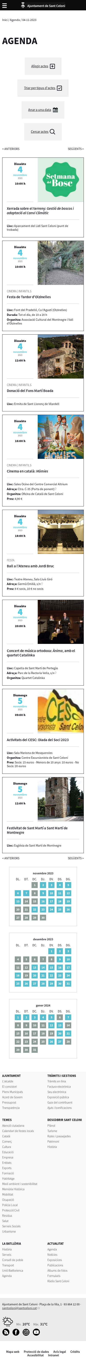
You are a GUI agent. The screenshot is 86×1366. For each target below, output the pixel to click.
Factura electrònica (59, 1087)
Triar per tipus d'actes (39, 88)
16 (43, 901)
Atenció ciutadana (13, 1126)
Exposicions (54, 1260)
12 (68, 893)
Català (6, 1136)
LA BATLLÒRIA (11, 1244)
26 (68, 909)
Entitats (6, 1163)
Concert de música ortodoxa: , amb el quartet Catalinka (41, 653)
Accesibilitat (35, 1355)
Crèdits (75, 1352)
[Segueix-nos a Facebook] (17, 1335)
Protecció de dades (36, 1352)
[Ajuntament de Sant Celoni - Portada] (43, 4)
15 (51, 967)
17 (51, 901)
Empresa (7, 1157)
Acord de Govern (12, 1097)
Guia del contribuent (59, 1102)
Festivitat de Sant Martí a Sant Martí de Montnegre (37, 830)
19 (68, 901)
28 (43, 984)
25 (59, 909)
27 (34, 984)
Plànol (51, 1126)
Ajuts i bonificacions (59, 1108)
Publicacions (55, 1265)
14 (43, 967)
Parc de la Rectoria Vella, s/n (36, 673)
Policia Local (10, 1205)
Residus (7, 1216)
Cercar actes (40, 131)
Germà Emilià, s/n (29, 584)
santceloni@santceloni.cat (19, 1308)
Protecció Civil (10, 1210)
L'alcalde (7, 1081)
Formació (8, 1173)
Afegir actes (39, 66)
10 (51, 893)
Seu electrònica (56, 1092)
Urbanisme (9, 1231)
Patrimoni (53, 1141)
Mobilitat (7, 1194)
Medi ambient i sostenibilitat (19, 1184)
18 (59, 901)
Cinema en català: (27, 471)
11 (59, 893)
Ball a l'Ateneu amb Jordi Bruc (30, 566)
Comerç (7, 1141)
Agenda (15, 20)
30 (59, 984)
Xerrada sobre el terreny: (40, 210)
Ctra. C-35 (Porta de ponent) (36, 489)
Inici (4, 20)
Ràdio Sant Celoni (58, 1281)
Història (52, 1147)
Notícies (52, 1255)
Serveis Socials (11, 1226)
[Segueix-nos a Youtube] (37, 1335)
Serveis (6, 1255)
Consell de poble (12, 1260)
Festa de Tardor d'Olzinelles (29, 296)
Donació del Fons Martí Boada (30, 390)
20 (34, 975)
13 (17, 901)
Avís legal (59, 1352)
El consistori (9, 1087)
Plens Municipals (12, 1092)
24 (51, 909)
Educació (7, 1152)
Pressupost (9, 1102)
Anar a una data (39, 110)
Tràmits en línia (56, 1081)
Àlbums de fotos (57, 1270)
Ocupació (8, 1200)
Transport (8, 1265)
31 (68, 984)
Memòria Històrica (13, 1189)
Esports (6, 1168)
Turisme (52, 1131)
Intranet (53, 1355)
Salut (5, 1221)
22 (34, 909)
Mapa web (12, 1352)
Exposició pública (58, 1097)
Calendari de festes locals (18, 1131)
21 (43, 975)
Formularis (53, 1276)
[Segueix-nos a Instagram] (27, 1335)
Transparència (11, 1108)
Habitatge (8, 1178)
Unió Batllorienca (12, 1270)
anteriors (10, 149)
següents (76, 149)
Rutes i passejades (59, 1136)
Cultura (6, 1147)
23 (43, 909)
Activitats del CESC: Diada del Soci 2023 (38, 739)
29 (51, 984)
